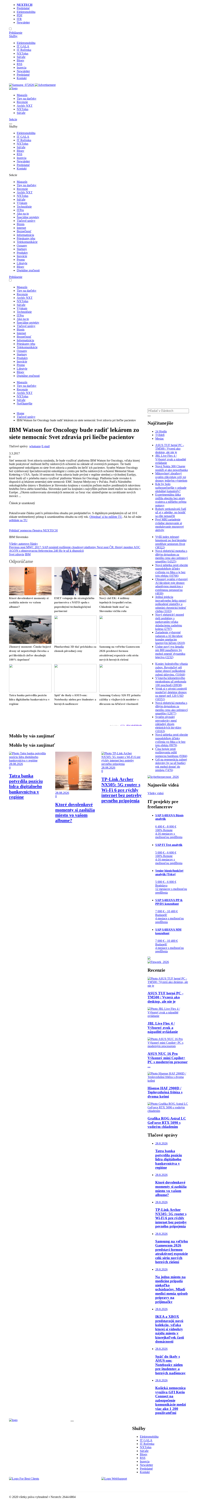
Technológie (24, 206)
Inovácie (22, 256)
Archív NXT (25, 105)
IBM (28, 554)
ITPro (20, 210)
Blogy (20, 60)
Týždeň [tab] (159, 435)
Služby (13, 36)
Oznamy (22, 245)
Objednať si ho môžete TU (105, 516)
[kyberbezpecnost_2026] (163, 776)
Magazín (22, 95)
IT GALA (23, 46)
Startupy (22, 249)
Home (20, 413)
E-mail (46, 446)
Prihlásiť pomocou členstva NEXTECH (33, 530)
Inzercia (21, 67)
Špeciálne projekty (28, 217)
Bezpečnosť (24, 231)
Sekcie (13, 119)
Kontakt (22, 78)
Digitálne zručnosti (28, 270)
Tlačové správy (26, 220)
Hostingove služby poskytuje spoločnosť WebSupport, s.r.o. (137, 1485)
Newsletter (23, 22)
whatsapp (35, 446)
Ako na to (23, 213)
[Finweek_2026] (158, 962)
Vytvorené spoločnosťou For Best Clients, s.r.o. (38, 1485)
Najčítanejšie (24, 403)
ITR (19, 19)
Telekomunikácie (27, 241)
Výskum (22, 203)
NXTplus (22, 53)
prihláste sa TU (18, 520)
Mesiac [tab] (159, 438)
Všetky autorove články (23, 543)
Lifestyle (22, 263)
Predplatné (23, 8)
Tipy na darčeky (26, 98)
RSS (19, 64)
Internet (21, 227)
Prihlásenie (15, 32)
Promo (21, 259)
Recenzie (22, 102)
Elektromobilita (26, 11)
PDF (20, 15)
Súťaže (21, 57)
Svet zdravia (16, 554)
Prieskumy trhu (26, 238)
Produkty (22, 252)
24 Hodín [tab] (161, 431)
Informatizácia (25, 235)
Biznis (20, 224)
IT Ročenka (24, 49)
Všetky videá (156, 793)
